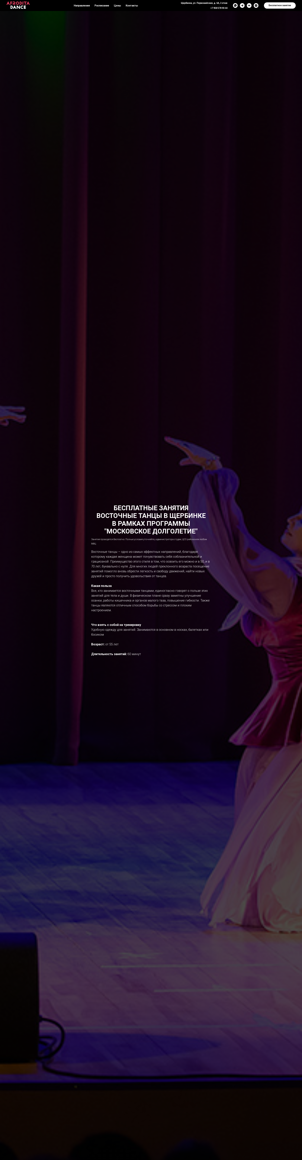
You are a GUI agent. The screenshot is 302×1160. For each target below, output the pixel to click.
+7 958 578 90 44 (218, 8)
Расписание (102, 5)
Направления (82, 5)
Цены (117, 5)
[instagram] (256, 5)
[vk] (249, 5)
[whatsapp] (235, 5)
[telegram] (242, 5)
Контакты (132, 5)
